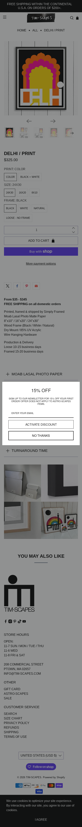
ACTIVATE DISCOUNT (41, 424)
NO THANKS (41, 435)
